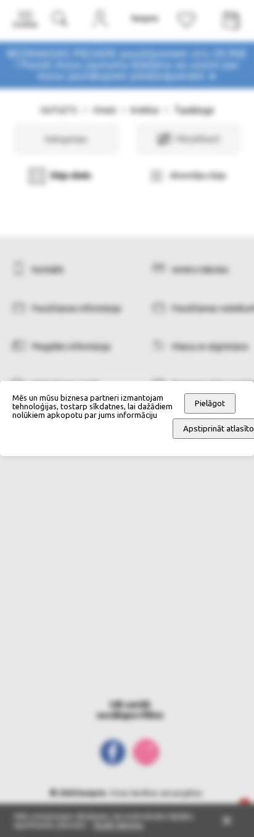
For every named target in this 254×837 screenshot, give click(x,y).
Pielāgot (210, 403)
